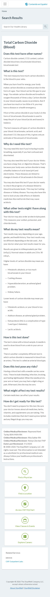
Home (4, 11)
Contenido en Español (38, 4)
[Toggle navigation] (5, 4)
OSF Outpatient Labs (14, 561)
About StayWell (16, 588)
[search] (22, 26)
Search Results (12, 18)
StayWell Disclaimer (32, 588)
